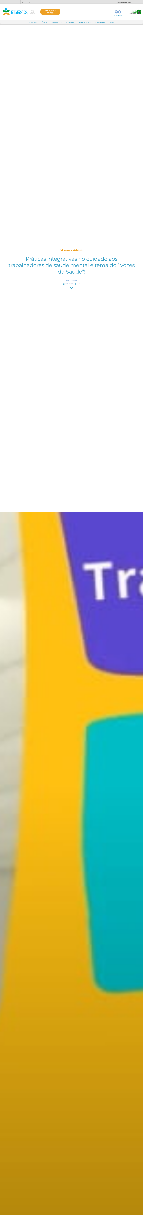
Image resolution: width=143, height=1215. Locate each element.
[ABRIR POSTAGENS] (61, 22)
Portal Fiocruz (13, 2)
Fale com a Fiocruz (27, 2)
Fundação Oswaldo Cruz (123, 2)
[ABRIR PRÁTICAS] (48, 22)
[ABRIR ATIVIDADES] (75, 22)
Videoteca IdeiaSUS (71, 250)
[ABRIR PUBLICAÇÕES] (90, 22)
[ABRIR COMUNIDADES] (106, 22)
